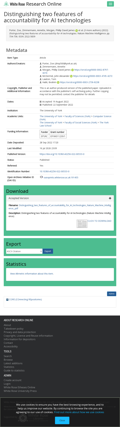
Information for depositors (19, 339)
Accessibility (11, 346)
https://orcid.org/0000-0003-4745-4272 (92, 75)
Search (8, 356)
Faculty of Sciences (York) (77, 116)
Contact (8, 343)
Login (7, 383)
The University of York (51, 116)
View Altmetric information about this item (31, 273)
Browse (8, 359)
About (7, 325)
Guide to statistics (14, 370)
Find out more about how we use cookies (79, 412)
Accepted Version (19, 198)
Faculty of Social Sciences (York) (81, 122)
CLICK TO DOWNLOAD (99, 220)
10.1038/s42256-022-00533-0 (54, 171)
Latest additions (13, 363)
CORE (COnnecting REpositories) (25, 299)
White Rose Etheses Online (19, 387)
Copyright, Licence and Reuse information (28, 335)
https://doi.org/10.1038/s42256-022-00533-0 (62, 154)
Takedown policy (13, 328)
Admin (112, 293)
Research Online (36, 4)
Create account (12, 380)
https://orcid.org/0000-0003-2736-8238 (79, 82)
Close (62, 420)
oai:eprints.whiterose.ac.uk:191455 (61, 177)
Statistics (9, 367)
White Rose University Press (20, 391)
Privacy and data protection (20, 332)
